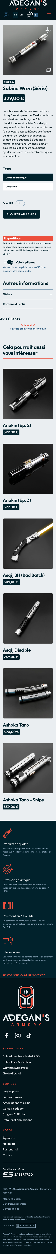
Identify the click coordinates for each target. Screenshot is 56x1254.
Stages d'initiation (14, 1114)
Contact (8, 1155)
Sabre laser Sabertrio (17, 1062)
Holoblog (9, 1144)
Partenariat (10, 1149)
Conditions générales (14, 1203)
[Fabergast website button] (26, 1226)
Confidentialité (11, 1208)
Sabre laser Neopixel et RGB (21, 1056)
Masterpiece (11, 1091)
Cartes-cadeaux (13, 1108)
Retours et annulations (17, 1120)
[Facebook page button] (6, 1035)
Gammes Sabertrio (15, 1068)
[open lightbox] (28, 50)
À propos (8, 1138)
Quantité (8, 203)
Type (7, 168)
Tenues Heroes (12, 1097)
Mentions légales (12, 1198)
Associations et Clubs (16, 1103)
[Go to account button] (6, 14)
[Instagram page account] (17, 1035)
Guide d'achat (12, 1073)
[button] (32, 15)
